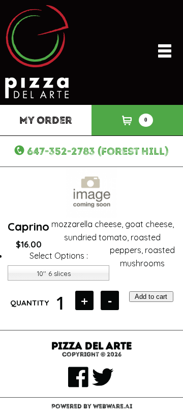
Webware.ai (112, 406)
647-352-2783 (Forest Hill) (98, 151)
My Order (45, 120)
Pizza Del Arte (91, 346)
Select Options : (58, 256)
